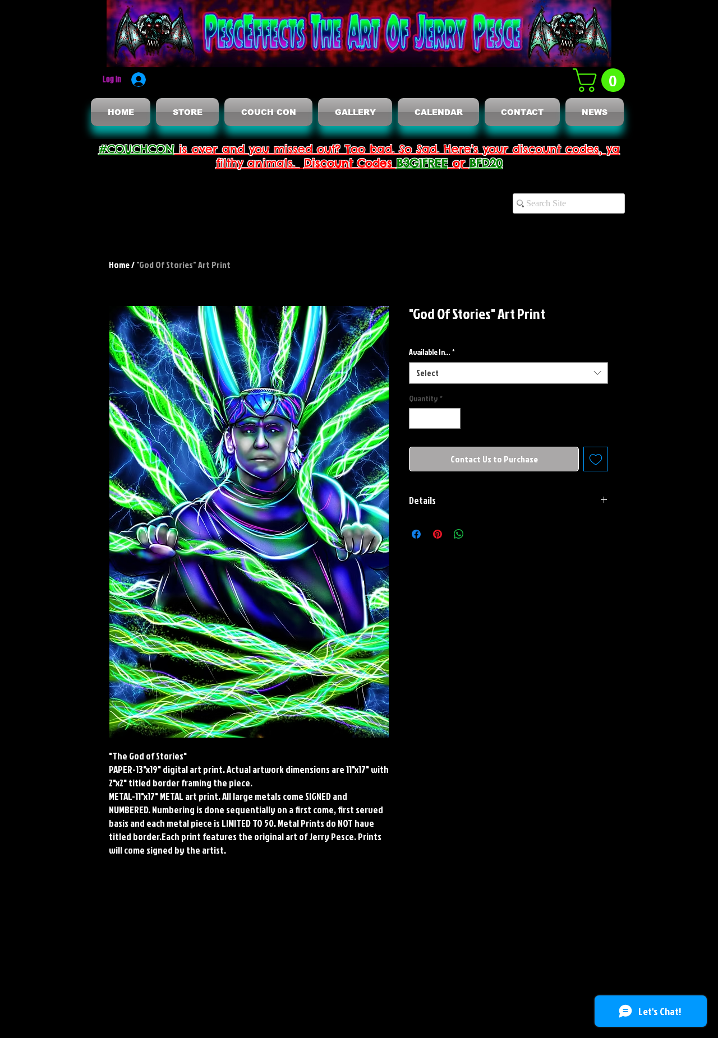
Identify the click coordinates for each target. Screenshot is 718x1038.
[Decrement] (418, 418)
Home (119, 264)
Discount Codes (350, 163)
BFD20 (486, 163)
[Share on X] (480, 534)
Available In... (432, 351)
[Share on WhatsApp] (459, 534)
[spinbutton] (435, 418)
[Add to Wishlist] (595, 459)
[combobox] (508, 373)
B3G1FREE (422, 163)
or (459, 163)
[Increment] (452, 418)
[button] (601, 80)
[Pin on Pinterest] (437, 534)
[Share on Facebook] (416, 534)
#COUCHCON (136, 149)
